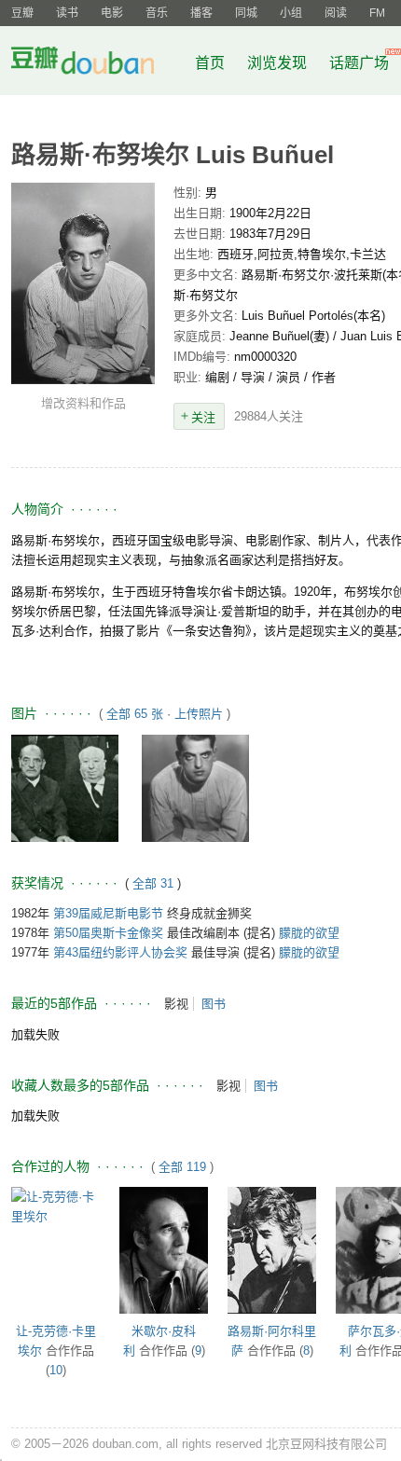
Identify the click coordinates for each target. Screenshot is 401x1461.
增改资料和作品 (83, 403)
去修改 (83, 283)
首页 (210, 63)
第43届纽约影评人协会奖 (120, 952)
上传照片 (198, 714)
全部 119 (182, 1167)
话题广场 (359, 63)
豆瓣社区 (97, 63)
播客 (201, 13)
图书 (213, 1004)
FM (377, 13)
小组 (291, 13)
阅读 (336, 13)
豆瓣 (22, 13)
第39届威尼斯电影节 (108, 913)
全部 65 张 (134, 714)
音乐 (156, 13)
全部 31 (154, 883)
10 (55, 1370)
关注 (203, 417)
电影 (112, 13)
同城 (246, 13)
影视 (176, 1004)
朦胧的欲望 (309, 933)
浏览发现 (279, 63)
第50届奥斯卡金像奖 (108, 933)
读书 (67, 13)
